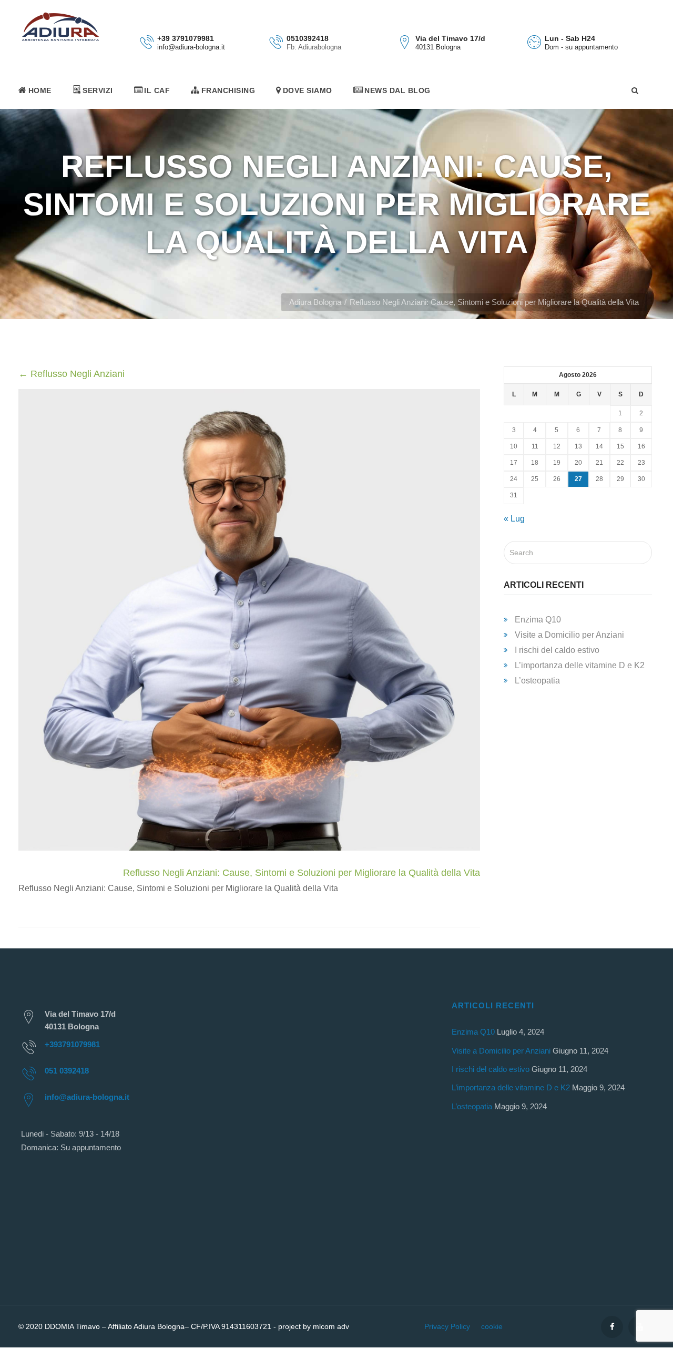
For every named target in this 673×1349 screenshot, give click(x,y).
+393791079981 (72, 1044)
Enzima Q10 (538, 619)
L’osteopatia (537, 680)
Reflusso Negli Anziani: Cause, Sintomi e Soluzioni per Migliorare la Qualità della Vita (301, 872)
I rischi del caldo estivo (557, 650)
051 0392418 (67, 1070)
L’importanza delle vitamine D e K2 (580, 665)
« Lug (514, 518)
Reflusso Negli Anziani (71, 374)
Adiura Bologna (315, 302)
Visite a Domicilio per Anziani (569, 634)
